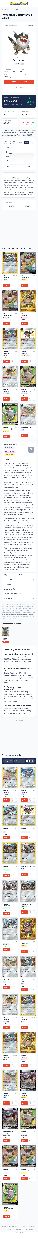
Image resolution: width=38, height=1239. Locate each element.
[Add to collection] (15, 285)
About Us (8, 1229)
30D (20, 142)
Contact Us (17, 1229)
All (32, 142)
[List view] (32, 761)
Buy (7, 285)
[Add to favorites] (12, 285)
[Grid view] (28, 761)
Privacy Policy (28, 1229)
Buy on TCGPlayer (20, 81)
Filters (7, 761)
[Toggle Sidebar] (3, 3)
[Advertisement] (19, 228)
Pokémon (5, 9)
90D (26, 142)
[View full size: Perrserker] (19, 41)
